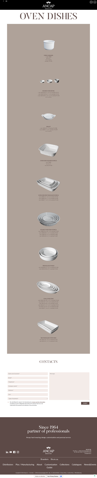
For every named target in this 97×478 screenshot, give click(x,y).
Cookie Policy (71, 472)
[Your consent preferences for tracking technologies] (94, 475)
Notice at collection (40, 476)
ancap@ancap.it (88, 453)
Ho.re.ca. (54, 459)
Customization (51, 465)
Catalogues (77, 465)
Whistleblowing (78, 472)
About (39, 465)
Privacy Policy (63, 472)
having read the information (38, 402)
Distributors (8, 465)
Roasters (44, 459)
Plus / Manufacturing (25, 465)
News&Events (90, 465)
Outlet (49, 468)
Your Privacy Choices (52, 476)
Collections (64, 465)
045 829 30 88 (79, 452)
